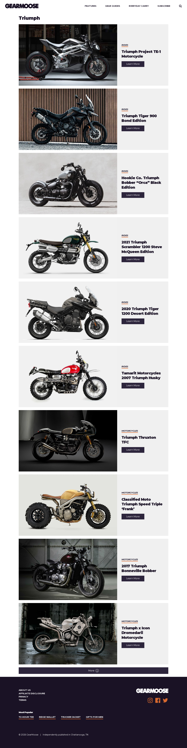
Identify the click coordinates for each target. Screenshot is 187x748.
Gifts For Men (94, 717)
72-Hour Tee (26, 717)
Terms (22, 700)
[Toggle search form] (180, 6)
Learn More (135, 64)
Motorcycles (130, 431)
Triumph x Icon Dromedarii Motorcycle (136, 633)
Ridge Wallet (47, 717)
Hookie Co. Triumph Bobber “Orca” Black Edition (141, 183)
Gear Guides (112, 6)
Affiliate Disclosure (32, 693)
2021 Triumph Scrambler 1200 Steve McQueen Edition (142, 247)
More (91, 670)
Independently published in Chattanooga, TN (65, 734)
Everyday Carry (139, 6)
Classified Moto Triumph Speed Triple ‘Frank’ (142, 504)
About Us (25, 690)
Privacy (23, 696)
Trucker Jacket (71, 717)
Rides (125, 45)
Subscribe (163, 6)
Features (90, 6)
